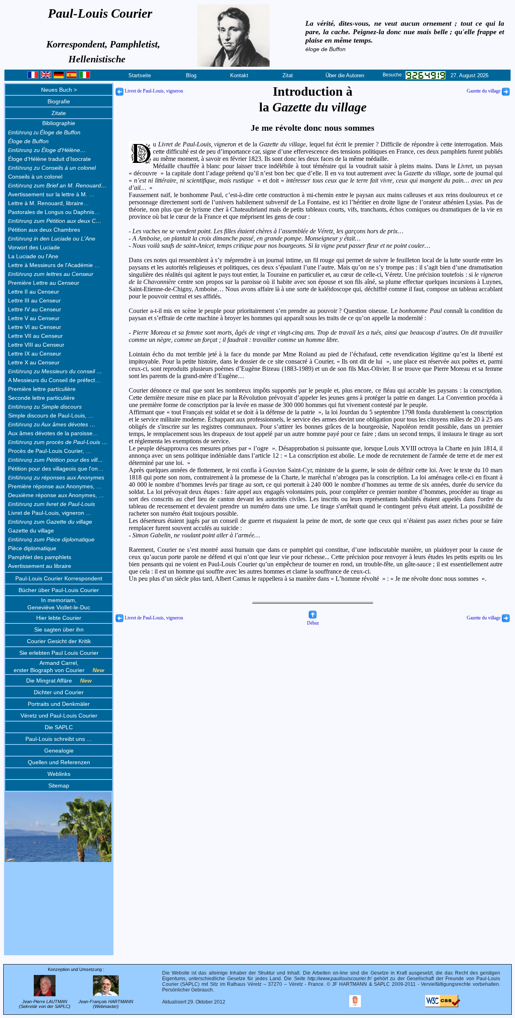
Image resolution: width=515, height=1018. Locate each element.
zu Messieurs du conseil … (55, 371)
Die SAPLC (59, 727)
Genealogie (59, 750)
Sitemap (58, 785)
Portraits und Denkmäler (59, 704)
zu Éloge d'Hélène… (47, 150)
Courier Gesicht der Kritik (59, 641)
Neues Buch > (59, 89)
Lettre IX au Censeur (34, 353)
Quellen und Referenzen (59, 762)
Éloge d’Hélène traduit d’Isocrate (49, 159)
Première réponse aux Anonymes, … (55, 486)
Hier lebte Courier (58, 618)
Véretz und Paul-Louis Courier (59, 715)
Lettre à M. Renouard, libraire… (48, 203)
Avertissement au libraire (39, 566)
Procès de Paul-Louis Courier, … (49, 451)
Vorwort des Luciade (34, 247)
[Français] (33, 77)
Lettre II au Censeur (33, 291)
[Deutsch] (58, 77)
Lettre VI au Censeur (34, 327)
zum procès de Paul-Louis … (57, 442)
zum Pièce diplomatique (51, 539)
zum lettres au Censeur (50, 274)
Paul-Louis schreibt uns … (58, 739)
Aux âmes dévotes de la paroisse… (53, 433)
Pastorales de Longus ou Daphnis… (54, 212)
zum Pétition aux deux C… (54, 221)
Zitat (287, 75)
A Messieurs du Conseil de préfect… (54, 380)
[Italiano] (84, 77)
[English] (46, 77)
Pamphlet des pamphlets (39, 557)
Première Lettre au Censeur (43, 283)
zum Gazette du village (50, 521)
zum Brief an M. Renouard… (57, 185)
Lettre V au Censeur (34, 318)
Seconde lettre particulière (41, 398)
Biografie (58, 101)
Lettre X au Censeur (34, 362)
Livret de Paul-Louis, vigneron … (49, 513)
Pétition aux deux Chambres (44, 229)
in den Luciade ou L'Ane (51, 238)
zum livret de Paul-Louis (51, 504)
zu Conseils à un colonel (52, 168)
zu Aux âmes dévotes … (51, 424)
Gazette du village (31, 530)
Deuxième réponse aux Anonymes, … (56, 495)
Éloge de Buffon (44, 132)
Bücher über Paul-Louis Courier (59, 590)
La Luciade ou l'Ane (33, 256)
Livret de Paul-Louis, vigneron (153, 91)
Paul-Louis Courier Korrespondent (58, 578)
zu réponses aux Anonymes (56, 477)
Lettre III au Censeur (34, 300)
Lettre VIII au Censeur (36, 344)
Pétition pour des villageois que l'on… (55, 468)
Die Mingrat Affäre (59, 680)
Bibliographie (58, 123)
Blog (191, 75)
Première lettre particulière (42, 389)
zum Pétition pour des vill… (55, 460)
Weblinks (58, 774)
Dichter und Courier (59, 692)
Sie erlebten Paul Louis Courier (59, 653)
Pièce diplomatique (32, 548)
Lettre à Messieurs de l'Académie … (54, 265)
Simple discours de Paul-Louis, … (51, 415)
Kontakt (239, 75)
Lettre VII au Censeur (35, 336)
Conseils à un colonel (35, 176)
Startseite (139, 75)
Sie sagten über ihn (59, 629)
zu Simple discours (45, 406)
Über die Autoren (344, 75)
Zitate (59, 113)
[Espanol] (71, 77)
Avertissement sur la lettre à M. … (51, 194)
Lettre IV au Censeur (34, 309)
